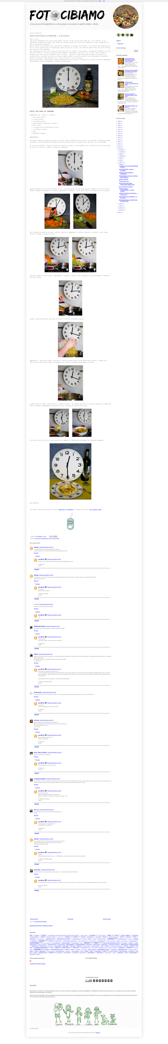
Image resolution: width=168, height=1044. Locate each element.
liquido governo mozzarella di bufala (99, 947)
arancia (83, 936)
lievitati (57, 947)
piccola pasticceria (60, 951)
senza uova (99, 952)
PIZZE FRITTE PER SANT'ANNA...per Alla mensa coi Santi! (130, 60)
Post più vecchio (107, 919)
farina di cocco (97, 944)
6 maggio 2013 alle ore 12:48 (49, 692)
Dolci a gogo (37, 869)
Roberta (36, 654)
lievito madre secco (85, 947)
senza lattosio (91, 952)
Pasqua (116, 935)
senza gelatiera (67, 952)
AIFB (31, 935)
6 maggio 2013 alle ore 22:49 (54, 790)
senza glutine (75, 952)
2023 (119, 127)
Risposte (38, 556)
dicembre (121, 149)
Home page (70, 919)
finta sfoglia (73, 945)
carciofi (84, 938)
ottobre (121, 154)
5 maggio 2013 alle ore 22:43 (46, 604)
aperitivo (75, 936)
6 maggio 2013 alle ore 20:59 (54, 615)
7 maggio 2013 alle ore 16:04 (48, 869)
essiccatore (124, 942)
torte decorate (133, 952)
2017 (119, 139)
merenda (37, 949)
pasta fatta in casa (103, 949)
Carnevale (36, 935)
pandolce (67, 949)
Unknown (36, 547)
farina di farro (104, 944)
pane (72, 949)
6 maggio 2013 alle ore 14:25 (46, 720)
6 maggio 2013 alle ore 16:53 (54, 752)
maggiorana (121, 947)
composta (130, 938)
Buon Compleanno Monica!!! (126, 186)
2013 (119, 148)
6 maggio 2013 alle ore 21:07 (54, 669)
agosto (121, 158)
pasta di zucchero (92, 949)
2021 (119, 131)
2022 (119, 129)
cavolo (94, 938)
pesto (36, 951)
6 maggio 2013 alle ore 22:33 (53, 778)
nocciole (47, 949)
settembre (121, 156)
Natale (109, 935)
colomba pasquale (122, 938)
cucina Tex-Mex (124, 940)
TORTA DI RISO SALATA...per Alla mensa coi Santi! (131, 83)
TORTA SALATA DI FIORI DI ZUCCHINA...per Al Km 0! (131, 71)
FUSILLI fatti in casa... (124, 181)
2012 (119, 212)
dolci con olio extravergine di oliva (111, 943)
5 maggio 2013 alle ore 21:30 (46, 547)
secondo (51, 952)
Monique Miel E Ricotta (39, 626)
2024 (119, 125)
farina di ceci (89, 944)
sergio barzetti (108, 952)
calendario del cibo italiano (63, 938)
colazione (111, 939)
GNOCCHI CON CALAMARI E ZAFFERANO (126, 173)
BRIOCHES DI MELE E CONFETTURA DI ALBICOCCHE (128, 200)
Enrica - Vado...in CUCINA (40, 752)
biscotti (104, 936)
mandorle (129, 947)
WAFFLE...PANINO (123, 179)
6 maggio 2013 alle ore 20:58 (54, 587)
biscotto (122, 936)
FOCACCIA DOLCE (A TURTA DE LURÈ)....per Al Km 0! (131, 95)
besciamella (98, 936)
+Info (100, 1)
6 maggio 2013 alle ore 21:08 (54, 703)
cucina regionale (66, 943)
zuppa (37, 954)
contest (36, 538)
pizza (82, 951)
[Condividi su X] (53, 536)
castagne (89, 938)
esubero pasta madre (42, 944)
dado (81, 942)
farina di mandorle (134, 944)
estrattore (131, 942)
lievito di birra (66, 947)
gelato (102, 945)
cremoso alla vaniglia (111, 940)
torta (126, 952)
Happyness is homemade (65, 509)
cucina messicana (46, 942)
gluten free (126, 945)
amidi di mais (60, 936)
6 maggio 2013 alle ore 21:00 (54, 636)
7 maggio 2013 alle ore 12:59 (47, 809)
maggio (121, 164)
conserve (34, 940)
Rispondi (36, 553)
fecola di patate (58, 945)
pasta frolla (113, 949)
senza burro (59, 952)
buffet (134, 936)
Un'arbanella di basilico (40, 778)
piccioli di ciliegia (51, 951)
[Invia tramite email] (50, 536)
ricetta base (131, 951)
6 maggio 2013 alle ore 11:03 (53, 626)
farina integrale (43, 945)
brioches (128, 936)
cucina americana (133, 940)
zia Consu (36, 720)
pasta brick (84, 949)
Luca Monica (41, 559)
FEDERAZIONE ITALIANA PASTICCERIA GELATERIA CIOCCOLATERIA (63, 935)
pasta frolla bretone (133, 949)
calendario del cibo (50, 938)
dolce (96, 943)
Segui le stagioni (125, 935)
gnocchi (132, 945)
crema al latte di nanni (82, 940)
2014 (119, 146)
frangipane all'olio (86, 945)
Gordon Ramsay (84, 935)
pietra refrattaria (75, 951)
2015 (119, 144)
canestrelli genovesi (76, 938)
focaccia (79, 945)
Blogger (98, 1032)
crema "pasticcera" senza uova (70, 940)
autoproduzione (90, 936)
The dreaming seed (95, 509)
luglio (120, 160)
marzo (120, 206)
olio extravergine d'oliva (57, 949)
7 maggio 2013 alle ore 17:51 (54, 821)
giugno (121, 162)
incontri (51, 947)
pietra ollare (68, 951)
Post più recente (34, 919)
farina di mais (124, 944)
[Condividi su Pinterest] (56, 536)
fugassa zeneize (95, 945)
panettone (78, 949)
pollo (91, 951)
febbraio (121, 208)
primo (50, 538)
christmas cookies (102, 938)
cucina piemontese (56, 942)
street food (120, 952)
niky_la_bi (36, 809)
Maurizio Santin (102, 935)
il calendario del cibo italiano (41, 947)
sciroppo (35, 952)
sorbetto (114, 952)
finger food (65, 945)
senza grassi (83, 952)
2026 (119, 121)
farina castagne (70, 944)
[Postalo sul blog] (51, 536)
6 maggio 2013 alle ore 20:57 (54, 559)
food (39, 538)
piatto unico (42, 951)
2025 (119, 123)
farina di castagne (80, 944)
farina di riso (35, 945)
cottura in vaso (58, 940)
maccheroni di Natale (112, 947)
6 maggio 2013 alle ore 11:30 (45, 654)
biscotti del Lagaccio (113, 936)
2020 (119, 133)
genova (107, 945)
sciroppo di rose (43, 952)
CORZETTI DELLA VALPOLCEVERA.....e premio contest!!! (126, 190)
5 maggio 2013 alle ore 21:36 (46, 575)
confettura (136, 938)
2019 (119, 135)
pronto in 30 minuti (55, 538)
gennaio (121, 210)
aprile (120, 203)
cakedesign (32, 938)
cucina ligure (34, 943)
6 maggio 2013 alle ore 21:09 (54, 735)
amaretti (42, 936)
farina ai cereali (61, 944)
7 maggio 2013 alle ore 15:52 (46, 839)
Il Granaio (92, 935)
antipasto (67, 936)
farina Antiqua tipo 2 (52, 944)
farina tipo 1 (50, 945)
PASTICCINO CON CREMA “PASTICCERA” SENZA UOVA (126, 184)
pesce (31, 951)
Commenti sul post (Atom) (40, 921)
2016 (119, 141)
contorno (51, 940)
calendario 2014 (41, 938)
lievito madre (76, 947)
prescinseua (98, 951)
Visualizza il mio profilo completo (37, 963)
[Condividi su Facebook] (55, 536)
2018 (119, 137)
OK (104, 1)
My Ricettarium (38, 692)
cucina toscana (75, 942)
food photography (44, 538)
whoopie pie (32, 954)
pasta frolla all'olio (122, 949)
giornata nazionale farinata (116, 945)
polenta (86, 951)
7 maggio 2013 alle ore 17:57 (54, 880)
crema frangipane (92, 940)
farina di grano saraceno (114, 944)
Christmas (43, 935)
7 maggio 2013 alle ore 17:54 (54, 852)
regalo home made (123, 951)
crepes (118, 940)
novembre (121, 151)
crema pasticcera (101, 940)
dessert (87, 943)
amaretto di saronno (51, 936)
